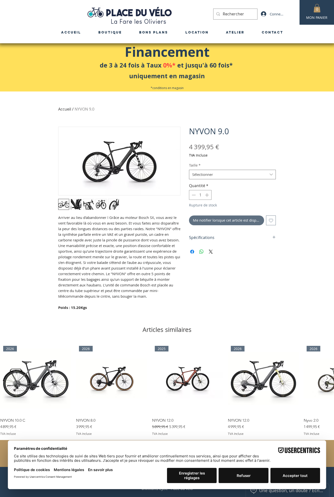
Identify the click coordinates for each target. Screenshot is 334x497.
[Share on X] (211, 252)
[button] (317, 8)
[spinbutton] (200, 195)
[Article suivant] (327, 378)
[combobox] (232, 174)
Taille (194, 165)
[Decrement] (193, 195)
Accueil (64, 109)
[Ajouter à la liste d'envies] (271, 220)
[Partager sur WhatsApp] (201, 252)
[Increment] (207, 195)
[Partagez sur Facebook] (192, 252)
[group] (167, 389)
